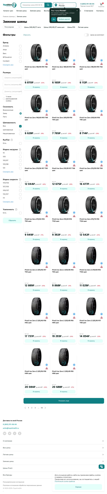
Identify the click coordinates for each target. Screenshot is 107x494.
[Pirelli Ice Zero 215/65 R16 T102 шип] (64, 204)
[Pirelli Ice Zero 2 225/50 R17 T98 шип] (91, 306)
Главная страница (9, 16)
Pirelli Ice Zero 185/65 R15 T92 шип (91, 68)
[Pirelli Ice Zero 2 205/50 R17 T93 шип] (36, 255)
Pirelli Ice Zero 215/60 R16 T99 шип (35, 220)
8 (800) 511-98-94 (87, 4)
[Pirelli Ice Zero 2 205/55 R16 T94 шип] (64, 255)
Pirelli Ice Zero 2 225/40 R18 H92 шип (35, 322)
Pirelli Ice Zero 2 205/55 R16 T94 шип (63, 271)
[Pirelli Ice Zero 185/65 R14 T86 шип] (64, 52)
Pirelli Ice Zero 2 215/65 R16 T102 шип (90, 271)
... (38, 408)
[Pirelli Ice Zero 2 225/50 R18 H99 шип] (36, 357)
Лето (5, 117)
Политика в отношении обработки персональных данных (22, 485)
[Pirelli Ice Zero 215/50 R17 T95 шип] (36, 154)
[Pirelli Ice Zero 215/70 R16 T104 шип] (91, 204)
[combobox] (12, 27)
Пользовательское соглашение (13, 482)
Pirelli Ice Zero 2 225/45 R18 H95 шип (62, 322)
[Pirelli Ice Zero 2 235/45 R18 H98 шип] (64, 357)
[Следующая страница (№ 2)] (45, 408)
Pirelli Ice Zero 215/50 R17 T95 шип (36, 169)
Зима (5, 113)
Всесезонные (8, 110)
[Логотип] (10, 5)
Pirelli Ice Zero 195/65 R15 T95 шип (36, 119)
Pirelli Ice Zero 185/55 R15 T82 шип (36, 68)
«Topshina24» (17, 488)
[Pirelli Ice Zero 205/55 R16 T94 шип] (64, 103)
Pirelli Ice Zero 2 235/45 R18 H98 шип (62, 372)
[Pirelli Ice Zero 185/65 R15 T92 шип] (91, 52)
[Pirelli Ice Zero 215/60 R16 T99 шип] (36, 204)
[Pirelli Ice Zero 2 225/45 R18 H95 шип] (64, 306)
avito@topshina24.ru (11, 428)
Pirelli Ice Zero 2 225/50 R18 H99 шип (35, 372)
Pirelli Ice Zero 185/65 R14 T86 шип (63, 68)
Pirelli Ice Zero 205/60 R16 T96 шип (90, 119)
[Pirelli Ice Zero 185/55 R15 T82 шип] (36, 52)
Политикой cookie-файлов (65, 481)
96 (42, 408)
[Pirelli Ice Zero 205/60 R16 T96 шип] (91, 103)
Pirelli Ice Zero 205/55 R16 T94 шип (62, 119)
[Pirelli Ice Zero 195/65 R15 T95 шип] (36, 103)
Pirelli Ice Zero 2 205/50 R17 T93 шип (35, 271)
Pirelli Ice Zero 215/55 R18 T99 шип (91, 169)
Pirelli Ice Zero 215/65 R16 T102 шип (62, 220)
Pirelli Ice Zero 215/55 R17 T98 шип (63, 169)
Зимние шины (21, 16)
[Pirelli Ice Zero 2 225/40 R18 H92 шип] (36, 306)
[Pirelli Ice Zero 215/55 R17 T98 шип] (64, 154)
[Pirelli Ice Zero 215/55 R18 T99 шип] (91, 154)
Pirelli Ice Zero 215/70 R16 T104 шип (89, 220)
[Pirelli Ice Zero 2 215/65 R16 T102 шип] (91, 255)
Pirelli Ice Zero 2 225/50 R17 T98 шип (90, 322)
